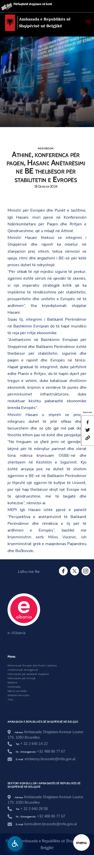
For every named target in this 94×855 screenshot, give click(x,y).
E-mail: (45, 759)
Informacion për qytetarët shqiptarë (28, 674)
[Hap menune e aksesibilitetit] (15, 843)
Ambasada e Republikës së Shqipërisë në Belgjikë (45, 22)
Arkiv (10, 699)
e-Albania (16, 633)
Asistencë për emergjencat (23, 670)
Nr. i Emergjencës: (40, 752)
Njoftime (12, 682)
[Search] (88, 22)
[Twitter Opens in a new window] (74, 571)
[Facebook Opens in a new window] (63, 571)
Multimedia (14, 687)
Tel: (32, 744)
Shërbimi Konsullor (19, 695)
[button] (87, 438)
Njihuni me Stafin (17, 691)
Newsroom (45, 148)
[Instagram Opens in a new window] (85, 571)
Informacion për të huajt (21, 678)
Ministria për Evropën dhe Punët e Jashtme (32, 665)
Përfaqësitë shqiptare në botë (33, 4)
